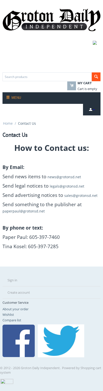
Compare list (11, 320)
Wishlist (8, 314)
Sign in (12, 280)
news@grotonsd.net (64, 177)
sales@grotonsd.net (81, 195)
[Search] (96, 76)
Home (8, 123)
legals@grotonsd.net (67, 186)
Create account (19, 292)
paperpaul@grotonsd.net (23, 211)
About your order (15, 309)
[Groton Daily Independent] (51, 19)
